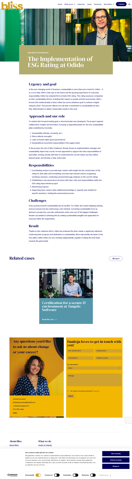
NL (129, 4)
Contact (121, 4)
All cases (116, 258)
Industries (81, 4)
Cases (89, 4)
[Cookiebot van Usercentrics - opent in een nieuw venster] (12, 475)
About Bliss (14, 445)
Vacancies (97, 4)
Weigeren (116, 466)
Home (60, 4)
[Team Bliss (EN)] (12, 5)
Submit (70, 396)
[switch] (57, 475)
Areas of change (45, 445)
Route (15, 413)
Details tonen (103, 475)
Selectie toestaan (116, 460)
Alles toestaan (116, 453)
